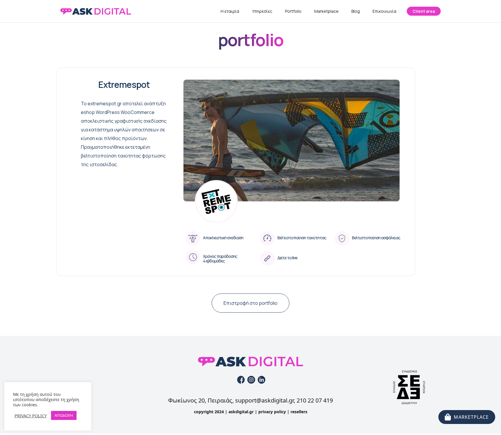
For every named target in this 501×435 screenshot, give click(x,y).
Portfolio (293, 11)
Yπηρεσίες (262, 11)
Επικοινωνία (384, 11)
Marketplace (326, 11)
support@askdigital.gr (264, 400)
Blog (355, 11)
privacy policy (272, 411)
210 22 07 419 (315, 400)
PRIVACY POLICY (30, 415)
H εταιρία (230, 11)
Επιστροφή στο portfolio (250, 303)
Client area (424, 11)
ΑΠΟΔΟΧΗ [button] (64, 415)
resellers (299, 411)
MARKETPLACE (471, 417)
